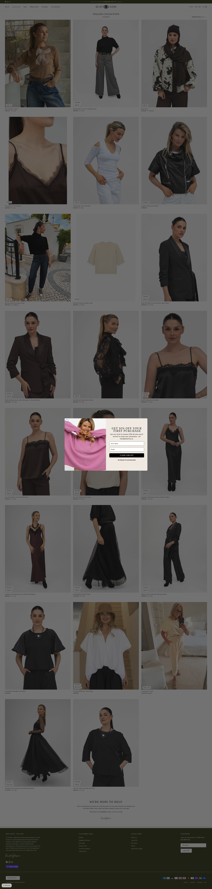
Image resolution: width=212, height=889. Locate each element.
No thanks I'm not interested (127, 460)
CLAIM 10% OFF (127, 455)
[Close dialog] (67, 420)
